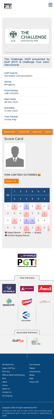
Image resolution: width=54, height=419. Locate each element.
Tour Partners (34, 364)
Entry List (37, 132)
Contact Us (6, 392)
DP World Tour (8, 364)
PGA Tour (6, 371)
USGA (4, 382)
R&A (4, 378)
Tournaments (34, 371)
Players (32, 368)
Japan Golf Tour (8, 368)
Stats (31, 378)
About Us (6, 389)
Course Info (23, 132)
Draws (48, 132)
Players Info (9, 132)
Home (4, 385)
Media (31, 375)
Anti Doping (7, 396)
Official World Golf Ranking (13, 375)
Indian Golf (33, 382)
